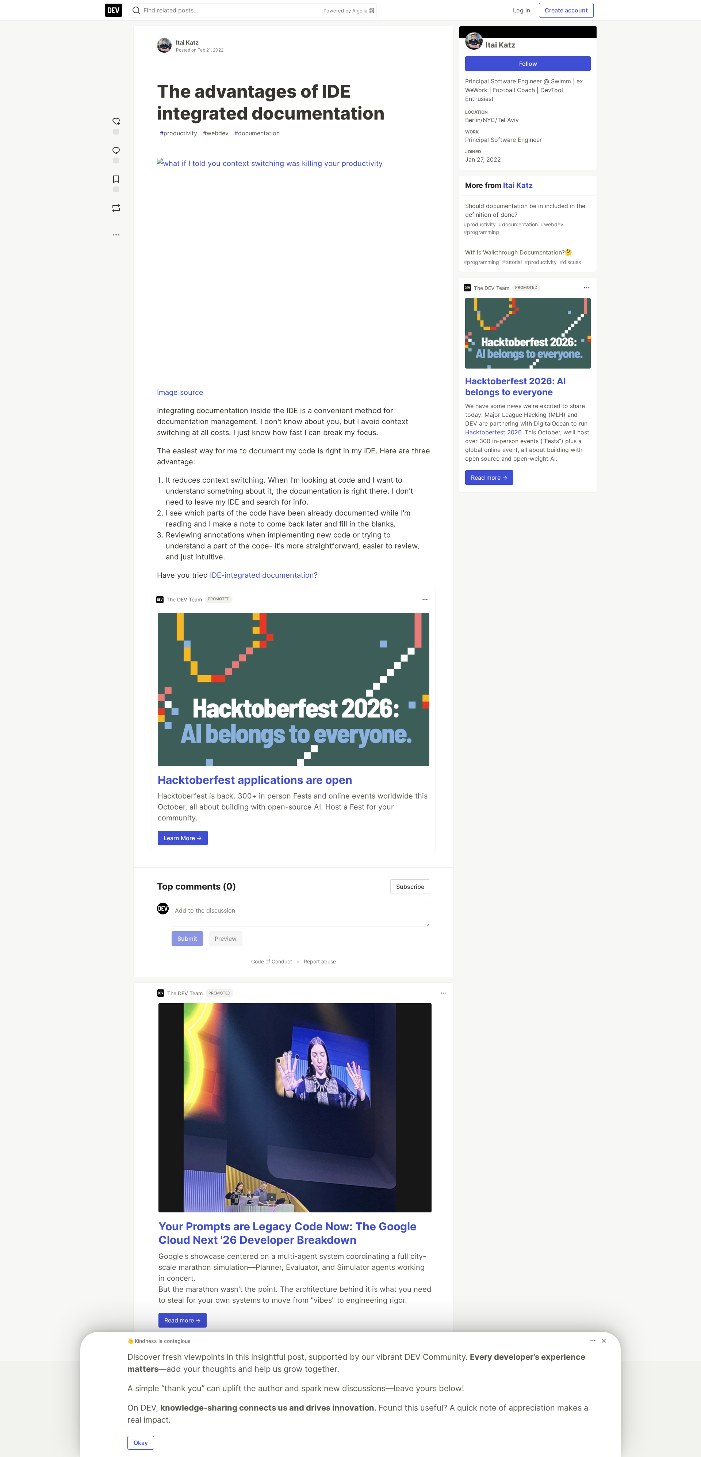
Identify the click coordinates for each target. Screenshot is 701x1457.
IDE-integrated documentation (262, 575)
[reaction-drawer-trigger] (116, 125)
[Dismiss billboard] (604, 1341)
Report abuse (320, 961)
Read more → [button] (182, 1320)
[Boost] (116, 208)
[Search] (136, 10)
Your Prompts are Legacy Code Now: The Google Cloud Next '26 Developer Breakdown (287, 1233)
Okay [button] (141, 1442)
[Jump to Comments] (116, 154)
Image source (180, 392)
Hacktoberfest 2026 (493, 432)
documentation (257, 133)
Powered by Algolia (346, 11)
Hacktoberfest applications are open (255, 779)
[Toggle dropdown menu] (425, 599)
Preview (226, 938)
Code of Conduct (271, 961)
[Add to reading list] (116, 183)
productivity (178, 133)
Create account (566, 10)
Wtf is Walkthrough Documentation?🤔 (522, 257)
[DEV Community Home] (113, 10)
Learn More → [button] (183, 838)
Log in (521, 10)
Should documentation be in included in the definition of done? (524, 218)
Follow (528, 63)
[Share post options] (116, 234)
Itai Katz (187, 42)
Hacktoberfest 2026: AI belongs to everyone (515, 386)
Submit (187, 938)
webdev (216, 133)
